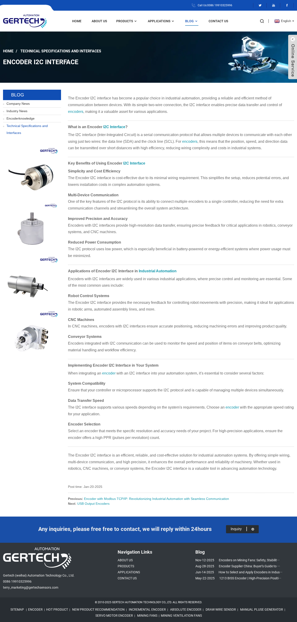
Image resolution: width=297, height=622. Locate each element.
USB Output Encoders (93, 503)
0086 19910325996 (17, 581)
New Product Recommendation (98, 609)
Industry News (16, 111)
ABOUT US (99, 21)
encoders (75, 112)
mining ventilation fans (181, 615)
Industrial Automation (158, 271)
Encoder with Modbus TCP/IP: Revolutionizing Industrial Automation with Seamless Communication (156, 499)
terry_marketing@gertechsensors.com (30, 587)
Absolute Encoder (185, 609)
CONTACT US (218, 21)
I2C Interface (114, 127)
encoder (109, 373)
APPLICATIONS (159, 21)
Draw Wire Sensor (221, 609)
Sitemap (17, 609)
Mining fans (147, 615)
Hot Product (57, 609)
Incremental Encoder (147, 609)
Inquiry (236, 529)
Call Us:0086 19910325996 (215, 5)
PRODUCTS (124, 21)
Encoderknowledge (20, 118)
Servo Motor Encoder (114, 615)
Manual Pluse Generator (261, 609)
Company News (18, 103)
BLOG (189, 21)
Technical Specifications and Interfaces (60, 51)
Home (76, 21)
